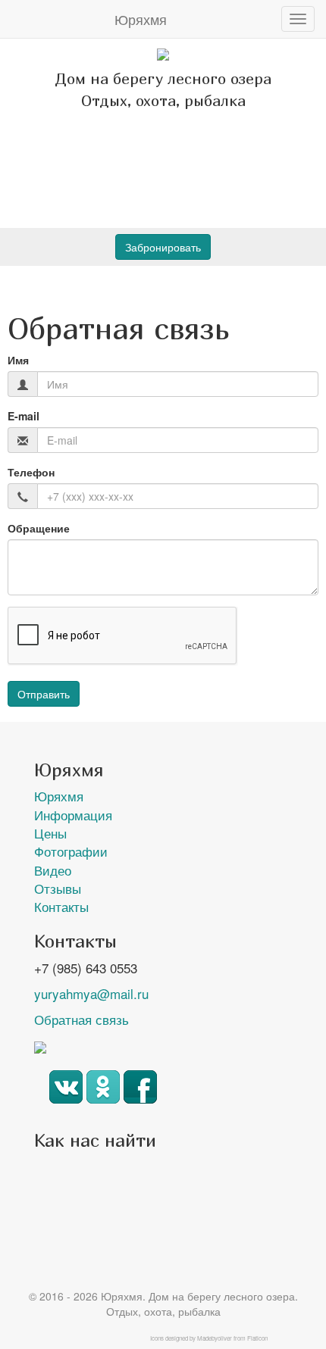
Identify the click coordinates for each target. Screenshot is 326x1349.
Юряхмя (140, 19)
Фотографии (71, 851)
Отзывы (57, 888)
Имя (18, 359)
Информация (73, 814)
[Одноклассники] (103, 1097)
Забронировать (163, 246)
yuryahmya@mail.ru (91, 993)
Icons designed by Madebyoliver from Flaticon (209, 1338)
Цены (50, 832)
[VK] (66, 1097)
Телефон (31, 471)
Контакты (61, 906)
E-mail (23, 415)
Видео (52, 869)
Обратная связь (81, 1019)
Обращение (39, 528)
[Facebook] (140, 1097)
